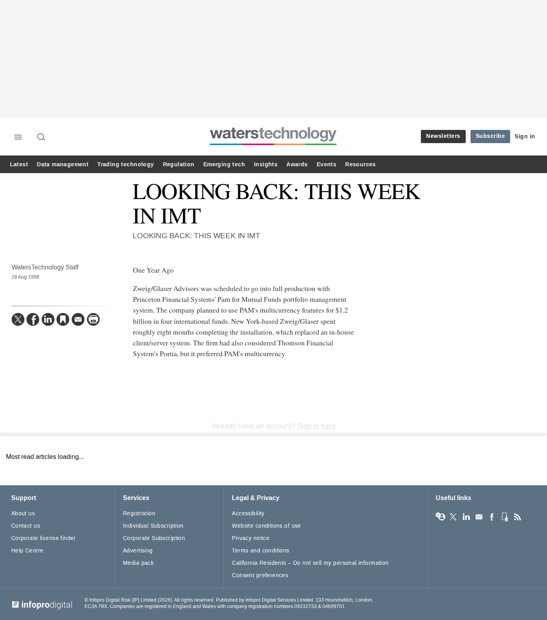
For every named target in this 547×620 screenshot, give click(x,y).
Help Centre (27, 550)
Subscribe (490, 136)
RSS (517, 517)
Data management (62, 164)
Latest (19, 164)
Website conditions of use (266, 526)
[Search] (41, 137)
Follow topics (440, 517)
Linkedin (466, 517)
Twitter (453, 517)
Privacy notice (250, 538)
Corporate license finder (43, 538)
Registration (139, 513)
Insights (266, 164)
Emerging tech (224, 164)
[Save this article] (62, 319)
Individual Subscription (153, 526)
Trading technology (125, 164)
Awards (297, 164)
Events (326, 164)
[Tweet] (18, 319)
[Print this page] (93, 319)
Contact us (25, 526)
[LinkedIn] (48, 319)
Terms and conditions (260, 550)
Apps (504, 517)
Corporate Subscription (154, 538)
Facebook (492, 517)
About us (23, 513)
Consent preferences (260, 575)
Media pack (138, 563)
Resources (360, 164)
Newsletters (443, 136)
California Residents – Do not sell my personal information (310, 563)
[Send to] (78, 319)
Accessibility (248, 513)
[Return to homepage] (273, 145)
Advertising (138, 550)
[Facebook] (32, 319)
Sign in (525, 136)
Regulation (179, 164)
